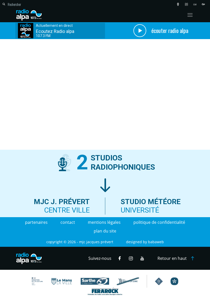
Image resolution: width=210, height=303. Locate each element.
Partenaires (36, 222)
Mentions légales (104, 222)
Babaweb (156, 241)
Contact (67, 222)
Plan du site (105, 231)
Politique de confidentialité (159, 222)
